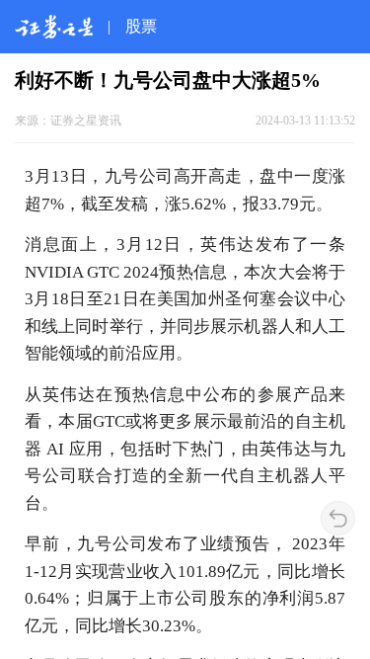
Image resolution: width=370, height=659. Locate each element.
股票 (141, 26)
